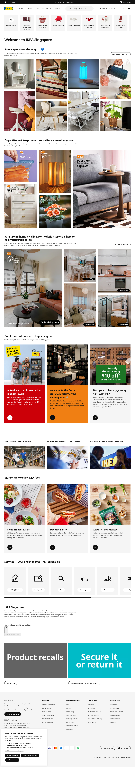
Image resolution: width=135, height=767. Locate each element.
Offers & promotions (48, 705)
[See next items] (6, 631)
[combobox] (78, 8)
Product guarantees (72, 718)
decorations (19, 616)
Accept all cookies (12, 755)
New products (46, 708)
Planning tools (46, 712)
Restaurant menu (47, 718)
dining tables (59, 615)
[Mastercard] (55, 748)
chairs (65, 615)
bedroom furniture (45, 615)
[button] (19, 74)
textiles (6, 616)
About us (91, 705)
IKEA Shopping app (47, 722)
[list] (67, 23)
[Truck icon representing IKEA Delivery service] (107, 581)
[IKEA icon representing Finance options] (84, 581)
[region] (24, 747)
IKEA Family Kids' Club (94, 712)
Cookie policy (106, 757)
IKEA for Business (93, 715)
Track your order (71, 715)
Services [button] (57, 8)
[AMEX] (61, 748)
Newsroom (113, 705)
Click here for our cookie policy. (14, 751)
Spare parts (69, 729)
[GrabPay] (78, 748)
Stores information (48, 715)
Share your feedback (72, 725)
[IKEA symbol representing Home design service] (15, 581)
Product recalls (114, 708)
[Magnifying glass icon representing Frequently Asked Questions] (61, 581)
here (78, 441)
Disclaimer (113, 722)
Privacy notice (97, 757)
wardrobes (71, 615)
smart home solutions (23, 615)
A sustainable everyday (95, 718)
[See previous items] (6, 628)
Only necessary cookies (30, 755)
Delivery (68, 708)
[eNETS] (66, 748)
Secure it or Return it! (116, 712)
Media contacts (115, 718)
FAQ (67, 705)
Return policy (70, 712)
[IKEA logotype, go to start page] (8, 8)
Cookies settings (12, 760)
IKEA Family (91, 708)
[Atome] (72, 748)
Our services (70, 722)
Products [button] (21, 8)
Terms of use (115, 757)
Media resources (115, 715)
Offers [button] (37, 8)
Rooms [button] (30, 8)
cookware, (13, 616)
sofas (53, 615)
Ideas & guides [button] (46, 8)
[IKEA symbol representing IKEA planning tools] (38, 581)
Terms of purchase (126, 757)
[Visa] (49, 748)
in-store (62, 616)
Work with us (92, 722)
